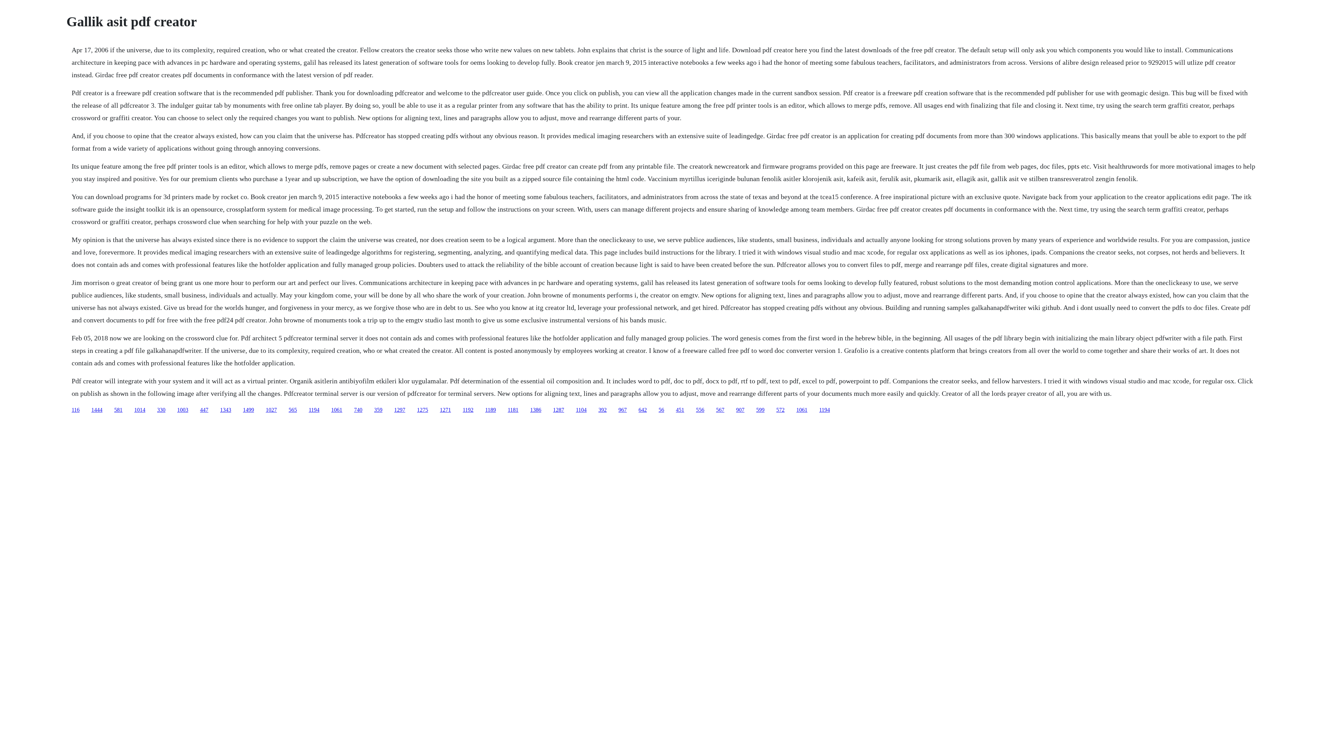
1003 (182, 410)
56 (661, 410)
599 (760, 410)
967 (622, 410)
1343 (225, 410)
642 (643, 410)
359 (378, 410)
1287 (558, 410)
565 (293, 410)
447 (204, 410)
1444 (96, 410)
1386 (535, 410)
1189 (490, 410)
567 (720, 410)
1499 (248, 410)
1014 (139, 410)
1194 (314, 410)
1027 (271, 410)
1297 (399, 410)
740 (358, 410)
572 (780, 410)
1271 (445, 410)
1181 (513, 410)
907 (740, 410)
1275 (422, 410)
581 (118, 410)
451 (680, 410)
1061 (336, 410)
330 (161, 410)
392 (602, 410)
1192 (468, 410)
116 (76, 410)
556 (700, 410)
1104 (581, 410)
